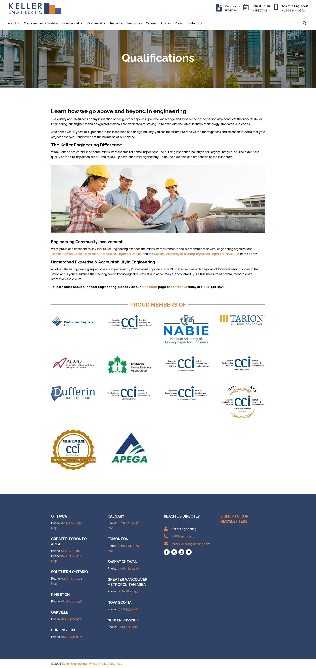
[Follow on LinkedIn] (189, 552)
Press (179, 23)
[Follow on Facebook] (167, 552)
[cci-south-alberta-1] (130, 399)
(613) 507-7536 (71, 601)
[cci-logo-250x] (186, 370)
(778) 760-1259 (128, 591)
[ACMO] (73, 372)
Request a (232, 6)
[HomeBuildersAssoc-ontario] (130, 373)
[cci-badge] (73, 469)
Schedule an (261, 6)
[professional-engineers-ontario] (73, 327)
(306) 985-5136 (128, 568)
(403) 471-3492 (128, 523)
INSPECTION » (261, 10)
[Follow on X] (174, 552)
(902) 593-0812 (128, 609)
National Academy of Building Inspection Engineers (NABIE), (195, 254)
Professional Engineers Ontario (120, 254)
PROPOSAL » (232, 10)
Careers (151, 23)
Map (54, 528)
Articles (166, 23)
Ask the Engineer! (295, 6)
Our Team (149, 287)
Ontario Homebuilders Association (75, 254)
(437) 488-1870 (71, 551)
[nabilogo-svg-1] (186, 343)
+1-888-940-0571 (293, 10)
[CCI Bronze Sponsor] (242, 416)
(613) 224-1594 (71, 523)
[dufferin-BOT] (73, 400)
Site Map (116, 663)
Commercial (70, 23)
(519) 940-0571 (71, 578)
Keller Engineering (74, 663)
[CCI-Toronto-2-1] (186, 399)
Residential (94, 23)
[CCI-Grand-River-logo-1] (242, 369)
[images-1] (242, 324)
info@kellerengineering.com (191, 544)
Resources (134, 23)
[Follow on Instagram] (181, 552)
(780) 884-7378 (128, 546)
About (12, 23)
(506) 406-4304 (129, 627)
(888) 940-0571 (72, 619)
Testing (115, 23)
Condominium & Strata (39, 23)
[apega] (130, 473)
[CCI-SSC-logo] (130, 328)
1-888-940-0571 (183, 536)
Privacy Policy (98, 663)
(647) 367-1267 (71, 556)
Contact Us (194, 23)
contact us (179, 287)
